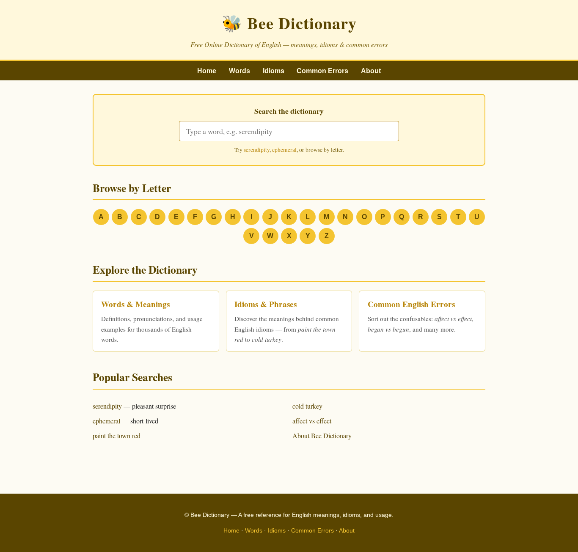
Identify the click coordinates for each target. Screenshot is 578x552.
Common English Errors (411, 304)
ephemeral (284, 150)
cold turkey (307, 405)
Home (206, 70)
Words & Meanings (135, 304)
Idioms (273, 70)
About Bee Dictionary (322, 435)
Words (239, 70)
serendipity (257, 150)
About (371, 70)
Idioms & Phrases (265, 304)
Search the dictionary (289, 110)
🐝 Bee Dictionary (289, 23)
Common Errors (322, 70)
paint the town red (116, 435)
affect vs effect (311, 420)
